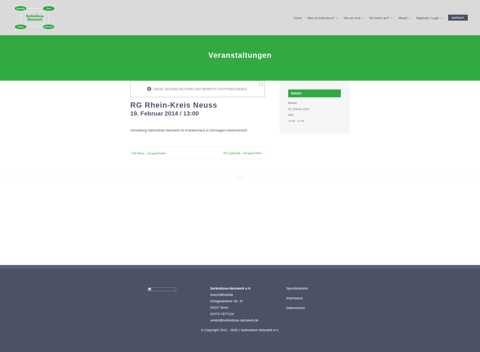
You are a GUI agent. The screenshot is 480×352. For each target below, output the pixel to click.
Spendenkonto (297, 288)
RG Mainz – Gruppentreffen (149, 153)
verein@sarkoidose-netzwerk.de (234, 320)
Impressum (294, 298)
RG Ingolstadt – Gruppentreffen (243, 153)
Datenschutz (295, 308)
